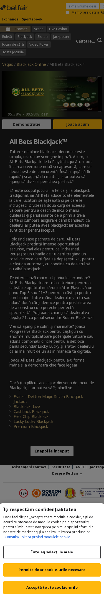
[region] (52, 552)
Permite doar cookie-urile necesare (52, 569)
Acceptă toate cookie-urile (51, 587)
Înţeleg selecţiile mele (52, 551)
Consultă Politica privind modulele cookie (37, 537)
